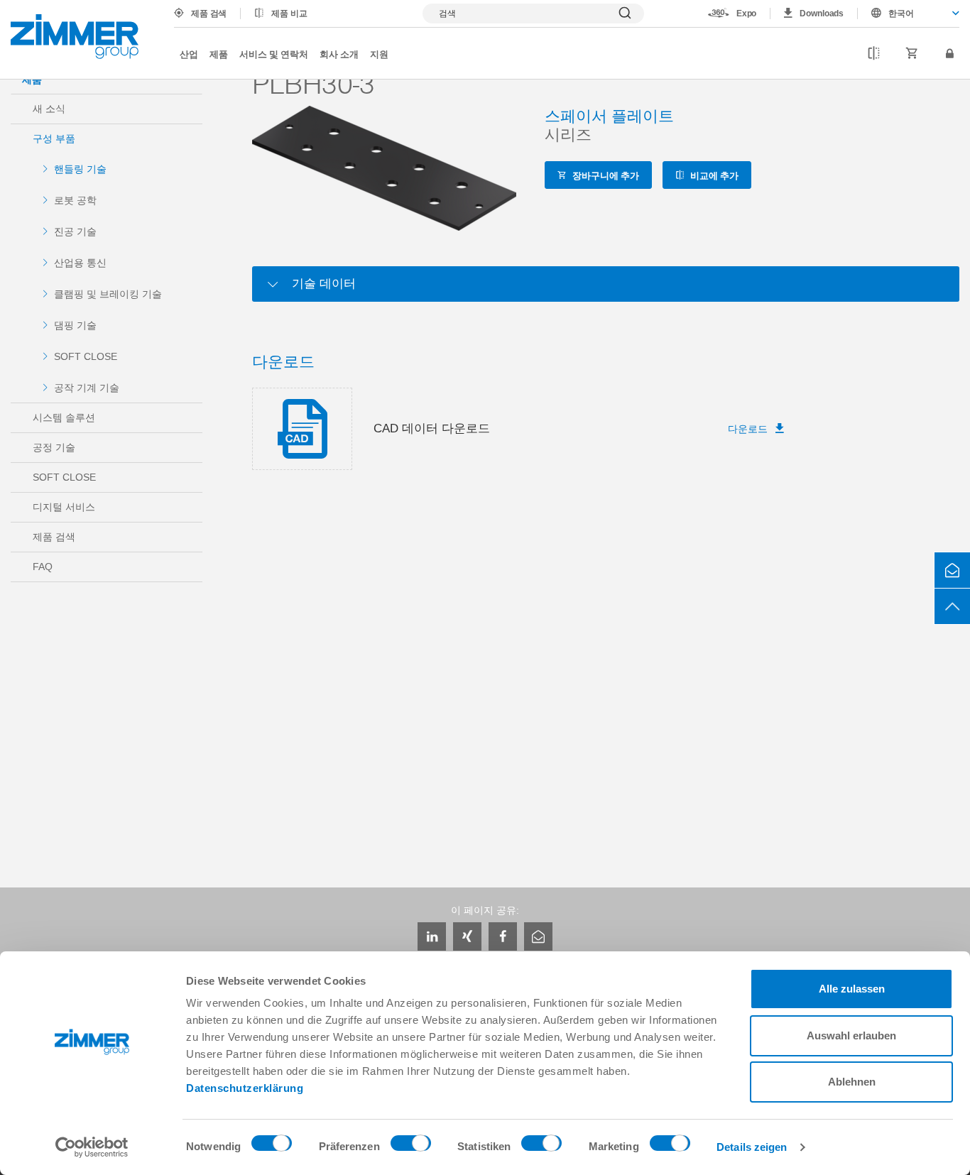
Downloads (822, 13)
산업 (189, 53)
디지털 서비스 (64, 507)
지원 (379, 53)
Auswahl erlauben (851, 1035)
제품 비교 (289, 13)
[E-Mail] (538, 936)
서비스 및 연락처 (273, 53)
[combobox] (908, 13)
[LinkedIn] (432, 936)
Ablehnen (852, 1082)
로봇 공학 (75, 200)
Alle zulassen (852, 989)
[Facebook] (503, 936)
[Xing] (467, 936)
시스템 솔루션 (64, 417)
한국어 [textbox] (901, 13)
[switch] (411, 1146)
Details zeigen (751, 1147)
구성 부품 (54, 138)
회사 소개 (339, 53)
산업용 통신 (80, 262)
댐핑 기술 (75, 325)
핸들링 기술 (80, 169)
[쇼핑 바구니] (912, 54)
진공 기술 (75, 231)
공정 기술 (54, 447)
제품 (218, 53)
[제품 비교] (873, 54)
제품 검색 (209, 13)
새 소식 (49, 108)
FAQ (43, 566)
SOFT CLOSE (85, 356)
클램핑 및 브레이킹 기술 (108, 294)
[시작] (74, 36)
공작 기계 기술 (86, 387)
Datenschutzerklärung (244, 1088)
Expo (746, 13)
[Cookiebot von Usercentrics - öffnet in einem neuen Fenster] (92, 1147)
